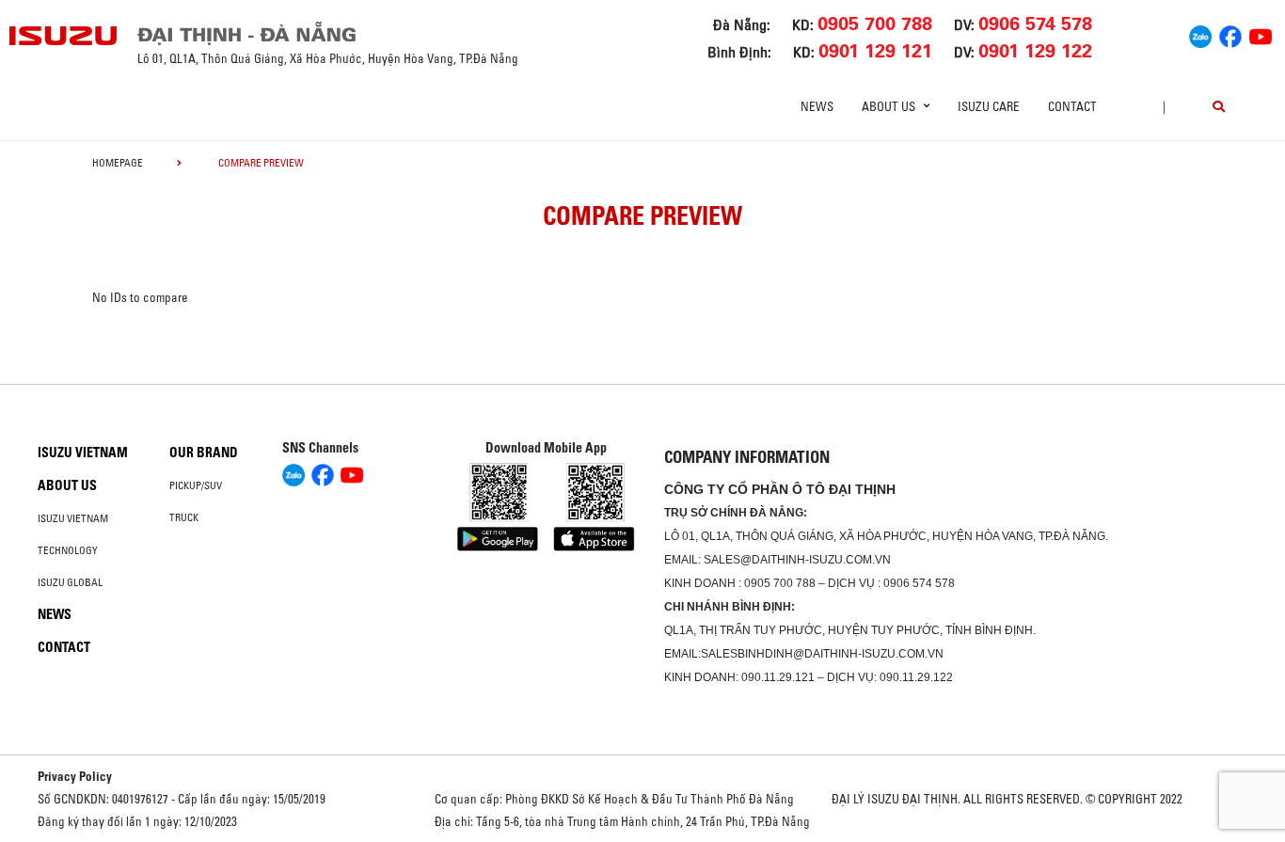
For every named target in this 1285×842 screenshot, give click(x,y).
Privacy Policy (75, 776)
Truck (183, 517)
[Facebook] (1230, 33)
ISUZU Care (989, 106)
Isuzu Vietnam (83, 452)
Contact (1072, 106)
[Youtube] (1260, 33)
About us (67, 485)
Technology (68, 550)
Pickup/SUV (195, 485)
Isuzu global (70, 582)
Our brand (203, 452)
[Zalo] (1200, 33)
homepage (117, 162)
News (817, 106)
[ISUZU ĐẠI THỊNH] (64, 35)
